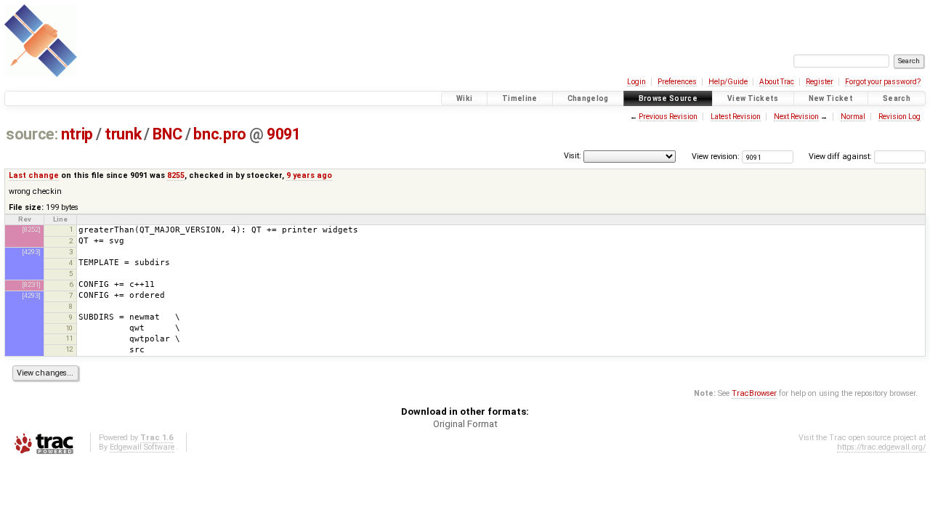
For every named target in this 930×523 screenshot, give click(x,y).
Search (896, 98)
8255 (176, 175)
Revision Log (899, 117)
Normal (853, 117)
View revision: (716, 156)
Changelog (588, 98)
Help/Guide (728, 82)
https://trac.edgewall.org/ (881, 447)
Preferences (677, 82)
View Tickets (753, 98)
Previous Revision (668, 117)
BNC (167, 134)
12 (69, 349)
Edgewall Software (142, 447)
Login (636, 82)
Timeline (520, 98)
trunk (123, 134)
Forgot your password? (883, 82)
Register (819, 82)
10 (69, 328)
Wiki (464, 98)
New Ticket (831, 98)
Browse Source (668, 98)
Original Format (465, 423)
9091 (283, 134)
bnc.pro (219, 134)
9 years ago (309, 175)
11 (69, 338)
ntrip (77, 134)
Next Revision (796, 117)
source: (31, 134)
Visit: (572, 156)
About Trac (776, 82)
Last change (34, 175)
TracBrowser (754, 393)
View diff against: (841, 156)
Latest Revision (736, 117)
